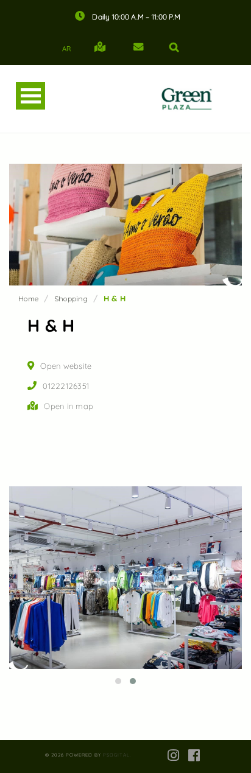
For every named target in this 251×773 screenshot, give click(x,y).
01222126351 (66, 386)
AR (66, 48)
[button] (118, 681)
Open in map (68, 406)
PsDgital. (117, 755)
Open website (65, 366)
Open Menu (30, 96)
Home (28, 299)
